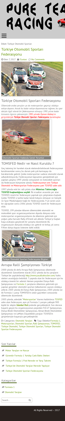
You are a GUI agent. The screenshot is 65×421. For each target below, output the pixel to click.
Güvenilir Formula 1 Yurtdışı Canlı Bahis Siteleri (28, 355)
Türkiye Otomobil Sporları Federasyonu (24, 370)
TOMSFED (55, 323)
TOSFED (58, 299)
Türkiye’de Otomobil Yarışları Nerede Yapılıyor (28, 365)
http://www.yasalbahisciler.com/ (40, 275)
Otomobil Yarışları (23, 320)
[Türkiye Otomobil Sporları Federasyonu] (32, 96)
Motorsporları (29, 299)
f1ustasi (23, 59)
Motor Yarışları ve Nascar (17, 350)
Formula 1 (21, 284)
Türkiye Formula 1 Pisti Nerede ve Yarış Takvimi (28, 360)
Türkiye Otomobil (9, 326)
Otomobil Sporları (23, 323)
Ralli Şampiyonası (41, 323)
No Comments (38, 59)
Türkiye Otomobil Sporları (31, 326)
